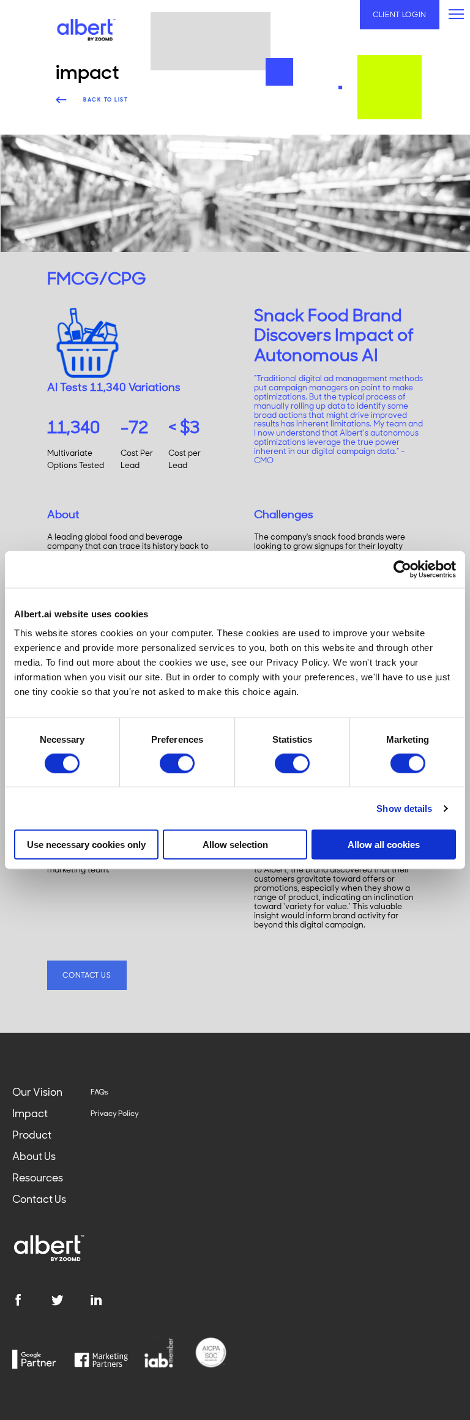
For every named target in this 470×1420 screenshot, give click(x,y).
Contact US (86, 975)
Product (31, 1135)
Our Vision (37, 1092)
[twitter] (70, 1300)
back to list (105, 100)
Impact (30, 1113)
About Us (34, 1156)
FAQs (99, 1092)
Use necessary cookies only (86, 844)
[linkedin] (110, 1300)
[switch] (177, 763)
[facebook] (31, 1300)
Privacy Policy (115, 1113)
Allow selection (235, 844)
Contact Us (39, 1199)
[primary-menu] (456, 14)
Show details (404, 808)
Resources (37, 1177)
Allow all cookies (384, 844)
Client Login (400, 15)
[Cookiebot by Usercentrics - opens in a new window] (402, 569)
